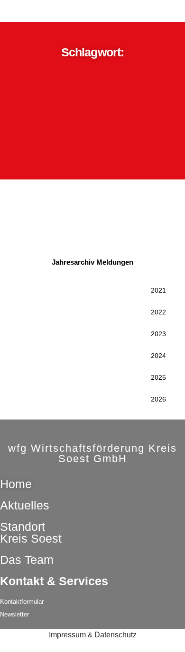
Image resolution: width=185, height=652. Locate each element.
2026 (158, 399)
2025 (158, 377)
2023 (158, 334)
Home (16, 484)
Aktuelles (24, 505)
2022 (158, 312)
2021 (158, 290)
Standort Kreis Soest (31, 532)
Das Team (27, 559)
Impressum (67, 635)
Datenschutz (115, 635)
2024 (158, 355)
